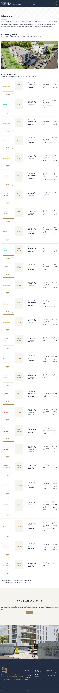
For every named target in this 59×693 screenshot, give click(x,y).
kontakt (29, 612)
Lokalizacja (42, 2)
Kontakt (49, 2)
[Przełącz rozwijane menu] (34, 82)
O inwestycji (21, 3)
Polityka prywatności (33, 690)
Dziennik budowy (35, 3)
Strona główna (15, 3)
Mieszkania (28, 2)
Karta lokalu (8, 93)
